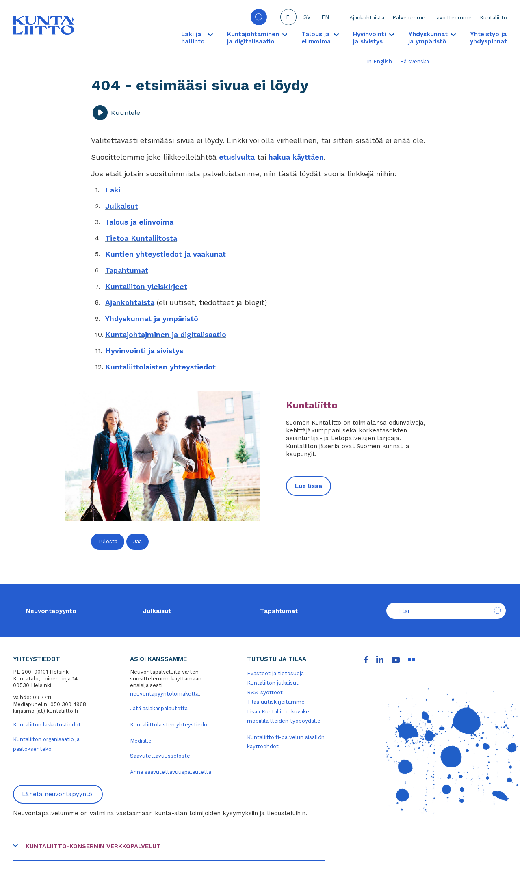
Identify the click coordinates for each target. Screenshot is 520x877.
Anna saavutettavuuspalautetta (170, 772)
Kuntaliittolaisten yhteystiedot (160, 367)
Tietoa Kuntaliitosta (141, 238)
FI (288, 17)
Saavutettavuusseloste (160, 756)
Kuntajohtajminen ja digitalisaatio (165, 334)
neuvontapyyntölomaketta (164, 694)
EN (325, 17)
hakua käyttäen (296, 157)
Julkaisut (121, 206)
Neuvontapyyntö (51, 611)
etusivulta (238, 157)
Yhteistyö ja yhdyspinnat (488, 37)
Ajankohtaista (366, 18)
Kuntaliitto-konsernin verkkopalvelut (93, 846)
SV (306, 17)
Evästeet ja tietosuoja (275, 673)
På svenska (414, 61)
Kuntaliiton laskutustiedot (47, 724)
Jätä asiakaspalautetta (159, 708)
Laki (113, 190)
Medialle (141, 741)
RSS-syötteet (265, 692)
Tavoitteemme (452, 18)
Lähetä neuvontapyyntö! (58, 794)
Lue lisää (308, 486)
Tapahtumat (126, 270)
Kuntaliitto (493, 18)
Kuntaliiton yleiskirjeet (146, 286)
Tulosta (107, 541)
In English (379, 61)
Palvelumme (408, 18)
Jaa (137, 541)
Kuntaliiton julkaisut (273, 683)
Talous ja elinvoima (139, 222)
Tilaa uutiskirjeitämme (276, 702)
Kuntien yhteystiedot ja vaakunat (165, 254)
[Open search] (259, 17)
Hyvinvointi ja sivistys (144, 350)
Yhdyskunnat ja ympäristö (151, 318)
